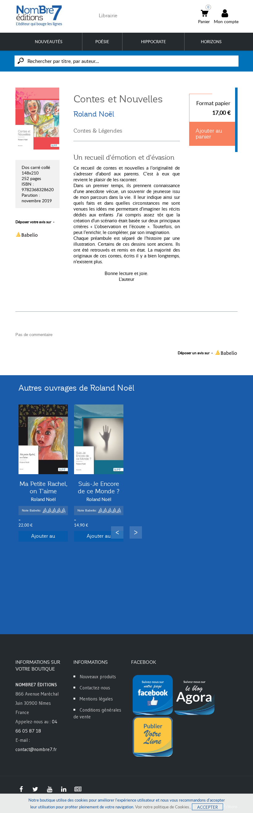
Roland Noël (93, 114)
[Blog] (77, 789)
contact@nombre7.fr (36, 749)
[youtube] (49, 789)
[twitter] (35, 789)
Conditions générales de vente (97, 713)
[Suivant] (136, 532)
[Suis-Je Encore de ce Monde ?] (98, 439)
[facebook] (21, 789)
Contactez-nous (95, 688)
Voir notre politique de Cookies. (162, 807)
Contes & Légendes (97, 131)
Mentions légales (96, 699)
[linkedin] (63, 789)
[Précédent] (117, 532)
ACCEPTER (207, 807)
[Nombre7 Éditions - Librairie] (39, 16)
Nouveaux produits (98, 677)
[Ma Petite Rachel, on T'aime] (43, 439)
